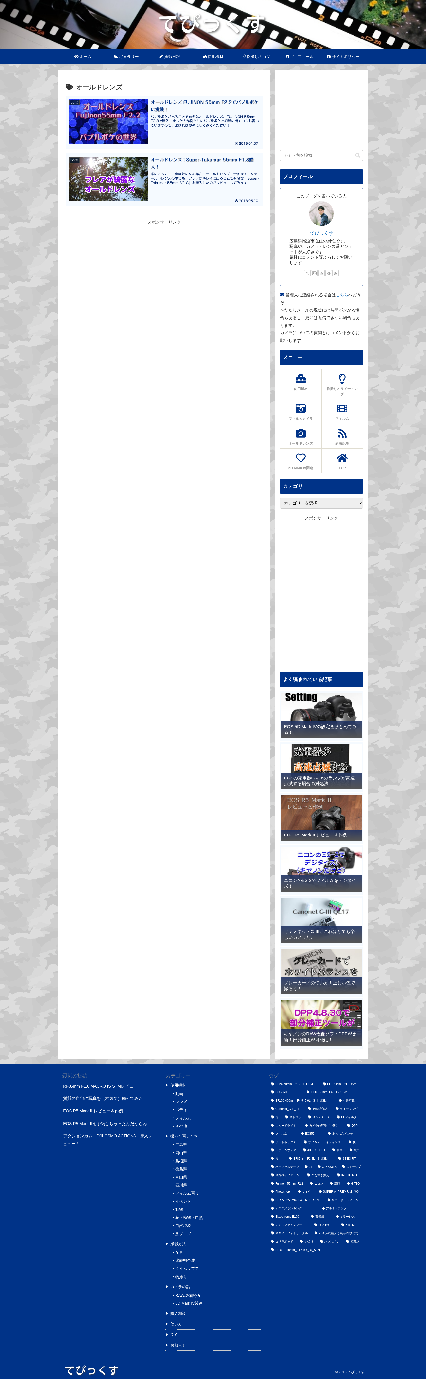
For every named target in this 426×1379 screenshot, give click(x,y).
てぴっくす (321, 233)
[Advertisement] (164, 260)
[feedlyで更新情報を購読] (328, 273)
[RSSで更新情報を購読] (335, 273)
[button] (357, 155)
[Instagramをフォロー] (314, 273)
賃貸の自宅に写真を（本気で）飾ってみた (103, 1098)
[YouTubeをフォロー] (321, 273)
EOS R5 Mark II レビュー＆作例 (93, 1111)
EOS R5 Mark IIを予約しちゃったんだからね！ (107, 1123)
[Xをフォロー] (307, 273)
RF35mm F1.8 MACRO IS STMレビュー (100, 1086)
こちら (342, 295)
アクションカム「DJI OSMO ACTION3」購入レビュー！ (107, 1140)
